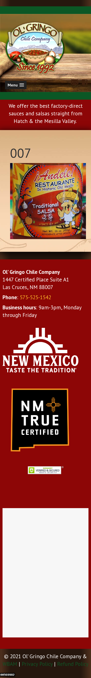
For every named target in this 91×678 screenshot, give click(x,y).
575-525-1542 (35, 297)
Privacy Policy (37, 664)
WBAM (10, 664)
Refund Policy (72, 664)
